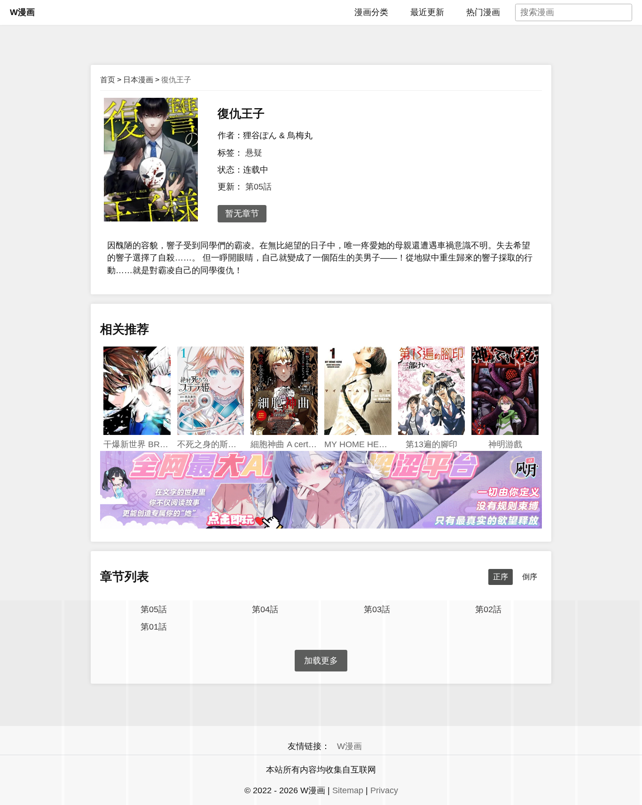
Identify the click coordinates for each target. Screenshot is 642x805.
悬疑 (253, 153)
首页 (107, 80)
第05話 (258, 186)
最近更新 (427, 12)
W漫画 (22, 12)
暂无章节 (242, 213)
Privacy (384, 790)
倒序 (529, 577)
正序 (500, 577)
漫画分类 (371, 12)
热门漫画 (483, 12)
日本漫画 (138, 80)
